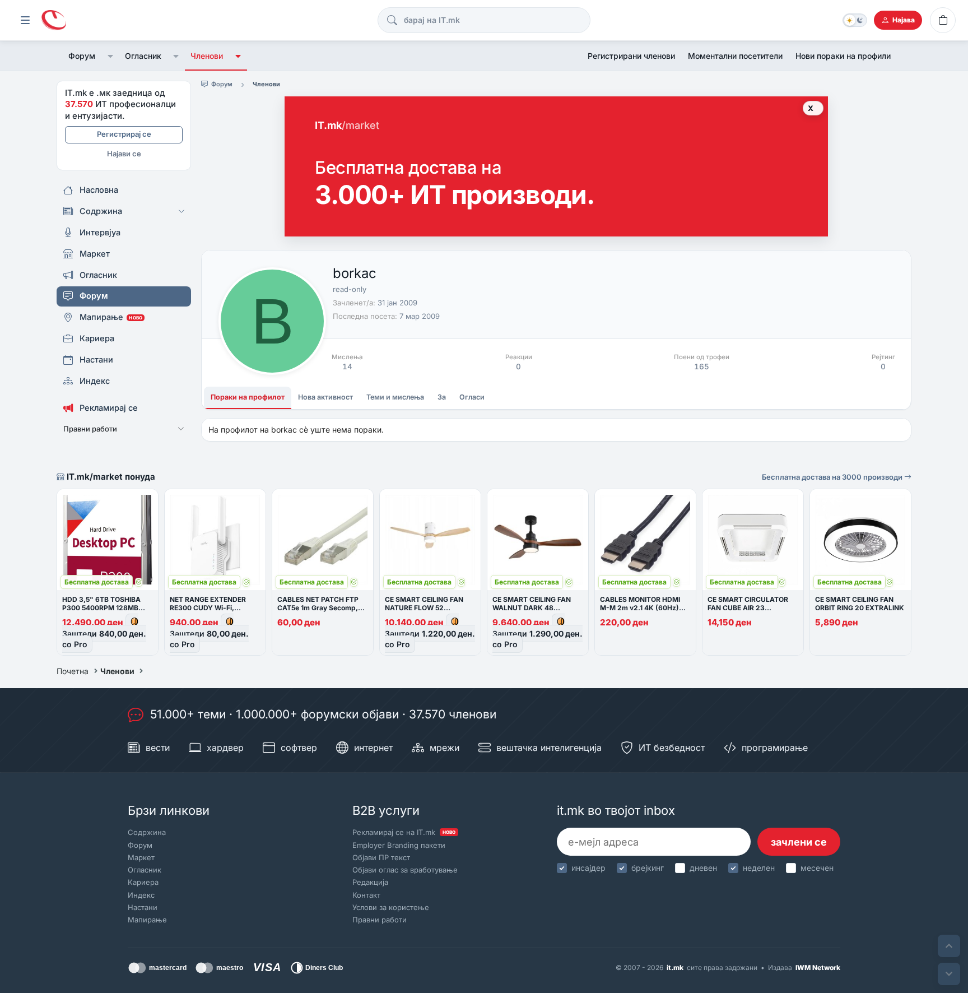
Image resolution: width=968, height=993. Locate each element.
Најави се (124, 153)
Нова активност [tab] (325, 397)
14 (347, 366)
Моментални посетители (735, 56)
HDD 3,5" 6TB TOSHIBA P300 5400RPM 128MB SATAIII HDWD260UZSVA (104, 607)
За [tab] (442, 397)
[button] (110, 56)
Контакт (366, 894)
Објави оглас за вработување (405, 869)
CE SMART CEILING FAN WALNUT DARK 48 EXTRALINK (531, 607)
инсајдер (588, 868)
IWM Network (817, 967)
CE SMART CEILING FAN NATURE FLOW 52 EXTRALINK (424, 607)
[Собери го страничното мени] (25, 20)
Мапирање (147, 919)
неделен (759, 868)
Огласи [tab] (472, 397)
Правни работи (379, 919)
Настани (142, 907)
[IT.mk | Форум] (53, 20)
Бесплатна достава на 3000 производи (833, 476)
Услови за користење (390, 907)
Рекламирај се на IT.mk (403, 832)
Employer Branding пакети (398, 845)
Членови (206, 56)
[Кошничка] (943, 20)
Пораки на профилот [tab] (248, 397)
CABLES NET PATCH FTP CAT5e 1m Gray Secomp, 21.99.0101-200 (318, 607)
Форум (81, 56)
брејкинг (647, 868)
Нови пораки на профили (843, 56)
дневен (703, 868)
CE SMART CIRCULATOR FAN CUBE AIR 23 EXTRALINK (748, 607)
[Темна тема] (855, 20)
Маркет (141, 857)
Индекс (141, 894)
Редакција (370, 882)
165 (701, 366)
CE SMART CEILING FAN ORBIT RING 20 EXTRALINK (859, 603)
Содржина (147, 832)
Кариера (143, 882)
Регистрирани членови (631, 56)
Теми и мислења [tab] (395, 397)
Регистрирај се (124, 133)
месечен (817, 868)
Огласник (143, 56)
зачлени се (799, 842)
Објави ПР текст (381, 857)
